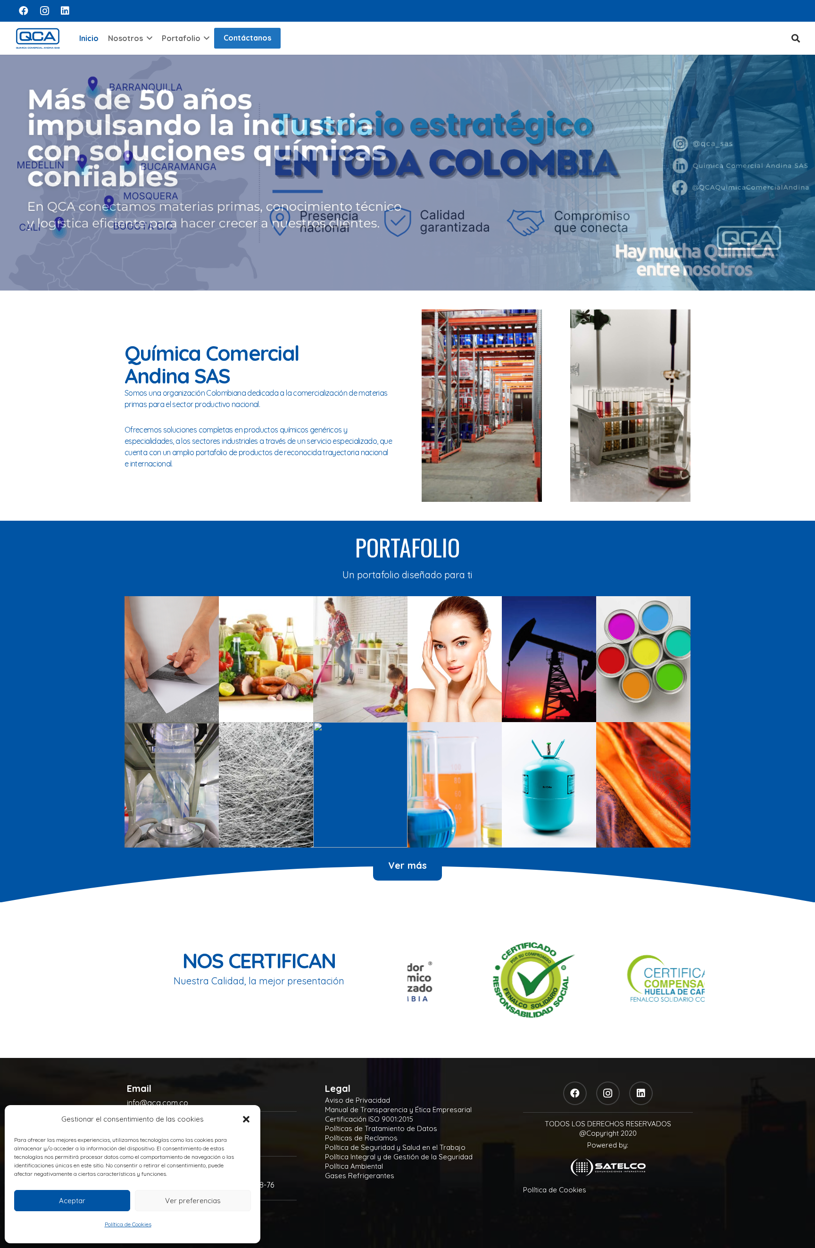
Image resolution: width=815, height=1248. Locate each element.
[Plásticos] (172, 785)
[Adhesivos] (172, 659)
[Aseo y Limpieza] (360, 659)
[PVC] (360, 785)
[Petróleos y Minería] (549, 659)
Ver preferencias (193, 1200)
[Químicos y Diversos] (455, 785)
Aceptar (72, 1200)
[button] (246, 1119)
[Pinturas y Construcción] (643, 659)
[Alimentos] (266, 659)
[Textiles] (643, 785)
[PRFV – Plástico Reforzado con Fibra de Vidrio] (266, 785)
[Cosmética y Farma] (455, 659)
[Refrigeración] (549, 785)
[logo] (37, 38)
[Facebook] (23, 10)
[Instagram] (44, 10)
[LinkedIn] (65, 10)
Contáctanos (247, 37)
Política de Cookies (128, 1224)
